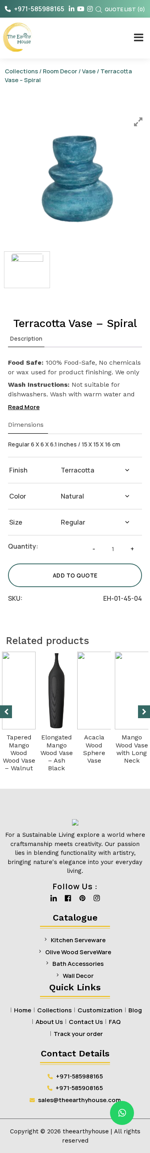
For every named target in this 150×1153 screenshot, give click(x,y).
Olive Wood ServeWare (78, 952)
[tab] (26, 338)
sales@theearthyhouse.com (79, 1100)
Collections (21, 71)
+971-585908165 (78, 1088)
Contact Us (86, 1022)
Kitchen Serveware (78, 940)
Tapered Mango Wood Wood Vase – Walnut (19, 752)
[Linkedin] (53, 901)
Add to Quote (75, 575)
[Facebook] (68, 901)
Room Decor (60, 71)
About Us (49, 1022)
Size (15, 522)
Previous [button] (6, 711)
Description (26, 338)
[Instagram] (97, 901)
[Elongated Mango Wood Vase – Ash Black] (56, 690)
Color (17, 496)
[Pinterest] (82, 901)
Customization (100, 1010)
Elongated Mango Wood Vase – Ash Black (56, 752)
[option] (77, 174)
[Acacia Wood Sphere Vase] (108, 690)
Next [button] (144, 711)
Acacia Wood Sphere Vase (94, 748)
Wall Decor (78, 975)
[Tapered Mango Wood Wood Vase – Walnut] (19, 690)
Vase (89, 71)
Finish (18, 470)
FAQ (115, 1022)
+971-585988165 (38, 8)
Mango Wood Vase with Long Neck (132, 748)
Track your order (78, 1034)
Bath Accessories (78, 963)
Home (22, 1010)
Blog (135, 1010)
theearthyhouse (86, 1131)
